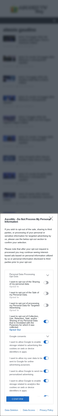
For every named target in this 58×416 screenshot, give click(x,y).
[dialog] (29, 314)
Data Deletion (11, 410)
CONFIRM (17, 399)
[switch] (46, 282)
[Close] (52, 219)
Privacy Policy (46, 410)
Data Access (29, 410)
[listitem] (29, 275)
